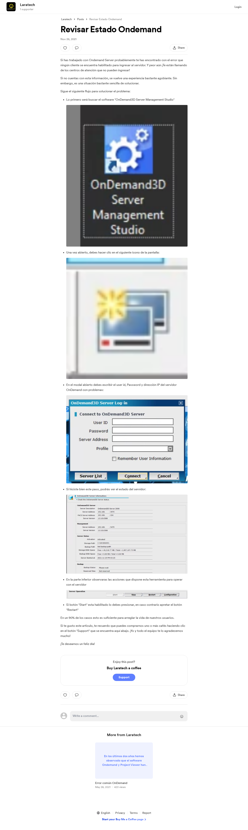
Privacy (120, 813)
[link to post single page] (124, 766)
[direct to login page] (129, 716)
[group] (124, 766)
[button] (103, 813)
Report (146, 813)
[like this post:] (65, 47)
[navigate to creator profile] (11, 6)
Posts (80, 19)
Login (238, 7)
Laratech (27, 5)
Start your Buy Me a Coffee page (122, 819)
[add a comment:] (77, 47)
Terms (134, 813)
